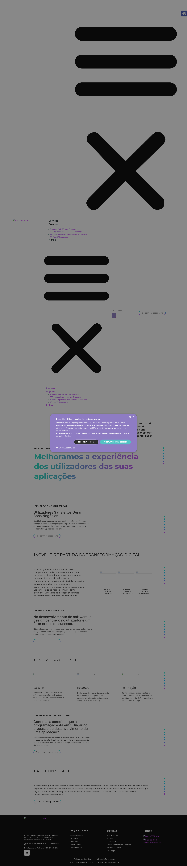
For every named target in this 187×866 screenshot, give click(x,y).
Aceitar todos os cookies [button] (115, 442)
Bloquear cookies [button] (86, 442)
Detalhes (68, 436)
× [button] (133, 416)
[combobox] (130, 417)
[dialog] (93, 433)
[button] (65, 448)
